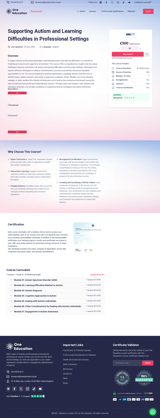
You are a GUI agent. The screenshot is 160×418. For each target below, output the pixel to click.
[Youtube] (129, 2)
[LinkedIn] (100, 2)
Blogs (65, 383)
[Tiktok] (123, 2)
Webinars (131, 11)
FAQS (65, 378)
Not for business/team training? (122, 58)
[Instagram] (118, 2)
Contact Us (67, 374)
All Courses (68, 369)
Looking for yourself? (143, 2)
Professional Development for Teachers (79, 355)
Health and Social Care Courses (76, 360)
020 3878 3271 (17, 2)
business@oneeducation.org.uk (48, 2)
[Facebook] (106, 2)
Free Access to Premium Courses (77, 350)
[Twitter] (112, 2)
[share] (147, 54)
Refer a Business (70, 364)
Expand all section (97, 275)
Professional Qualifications (113, 11)
